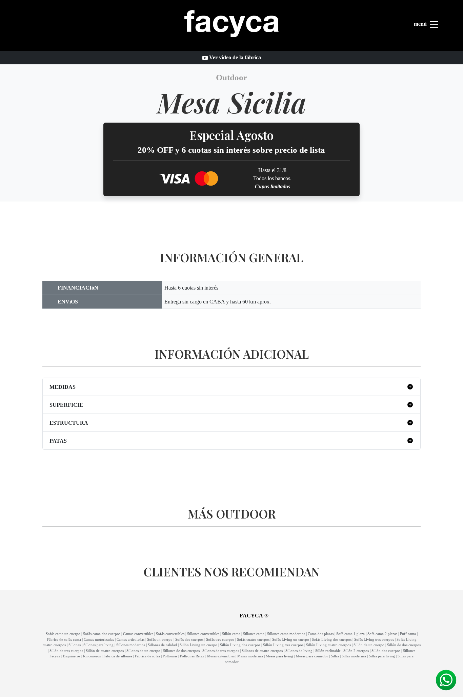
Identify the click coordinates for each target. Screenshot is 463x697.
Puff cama (408, 634)
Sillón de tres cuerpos (66, 651)
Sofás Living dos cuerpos (331, 639)
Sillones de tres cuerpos (220, 651)
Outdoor (231, 77)
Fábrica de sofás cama (64, 639)
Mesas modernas (250, 656)
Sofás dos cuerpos (189, 639)
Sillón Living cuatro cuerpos (328, 645)
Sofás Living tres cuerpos (374, 639)
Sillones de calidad (162, 645)
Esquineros (71, 656)
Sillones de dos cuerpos (181, 651)
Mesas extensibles (221, 656)
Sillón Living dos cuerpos (240, 645)
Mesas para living (279, 656)
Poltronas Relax (192, 656)
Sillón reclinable (328, 651)
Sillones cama (253, 634)
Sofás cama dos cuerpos (101, 634)
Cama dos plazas (321, 634)
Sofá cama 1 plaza (350, 634)
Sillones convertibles (203, 634)
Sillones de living (299, 651)
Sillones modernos (130, 645)
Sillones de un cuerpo (143, 651)
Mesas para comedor (312, 656)
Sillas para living (382, 656)
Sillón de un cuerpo (369, 645)
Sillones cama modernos (286, 634)
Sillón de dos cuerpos (404, 645)
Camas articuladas (130, 639)
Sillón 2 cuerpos (356, 651)
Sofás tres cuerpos (220, 639)
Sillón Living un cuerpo (198, 645)
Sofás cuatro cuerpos (253, 639)
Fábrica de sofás (147, 656)
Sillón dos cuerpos (385, 651)
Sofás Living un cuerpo (290, 639)
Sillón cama (231, 634)
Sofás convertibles (170, 634)
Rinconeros (92, 656)
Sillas (335, 656)
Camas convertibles (138, 634)
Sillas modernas (354, 656)
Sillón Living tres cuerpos (283, 645)
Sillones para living (98, 645)
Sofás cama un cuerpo (63, 634)
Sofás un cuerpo (160, 639)
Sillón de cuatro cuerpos (105, 651)
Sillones (74, 645)
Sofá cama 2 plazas (382, 634)
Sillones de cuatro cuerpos (262, 651)
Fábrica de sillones (117, 656)
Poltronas (170, 656)
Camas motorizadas (99, 639)
